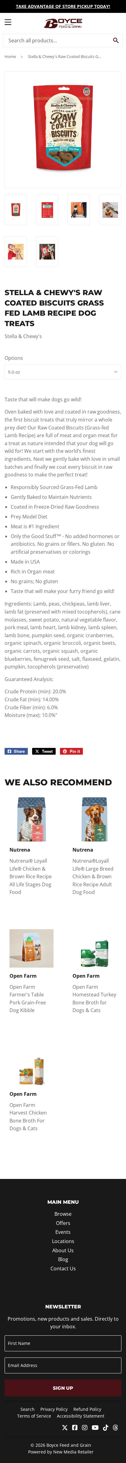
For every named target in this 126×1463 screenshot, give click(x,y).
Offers (63, 1223)
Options (14, 358)
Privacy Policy (54, 1409)
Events (63, 1232)
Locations (63, 1241)
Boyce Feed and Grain (68, 1445)
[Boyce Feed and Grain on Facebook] (75, 1428)
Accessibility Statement (80, 1416)
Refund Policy (87, 1409)
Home (10, 56)
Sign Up (63, 1388)
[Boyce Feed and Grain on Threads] (115, 1428)
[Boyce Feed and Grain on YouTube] (95, 1428)
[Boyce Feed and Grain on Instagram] (84, 1428)
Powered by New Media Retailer (61, 1452)
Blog (63, 1259)
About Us (63, 1250)
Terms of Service (34, 1416)
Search (27, 1409)
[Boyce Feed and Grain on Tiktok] (106, 1428)
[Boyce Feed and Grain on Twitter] (65, 1428)
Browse (63, 1214)
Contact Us (63, 1268)
